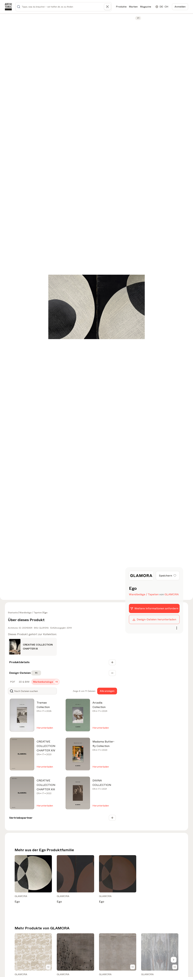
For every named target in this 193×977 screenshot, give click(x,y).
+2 (48, 967)
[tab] (12, 682)
